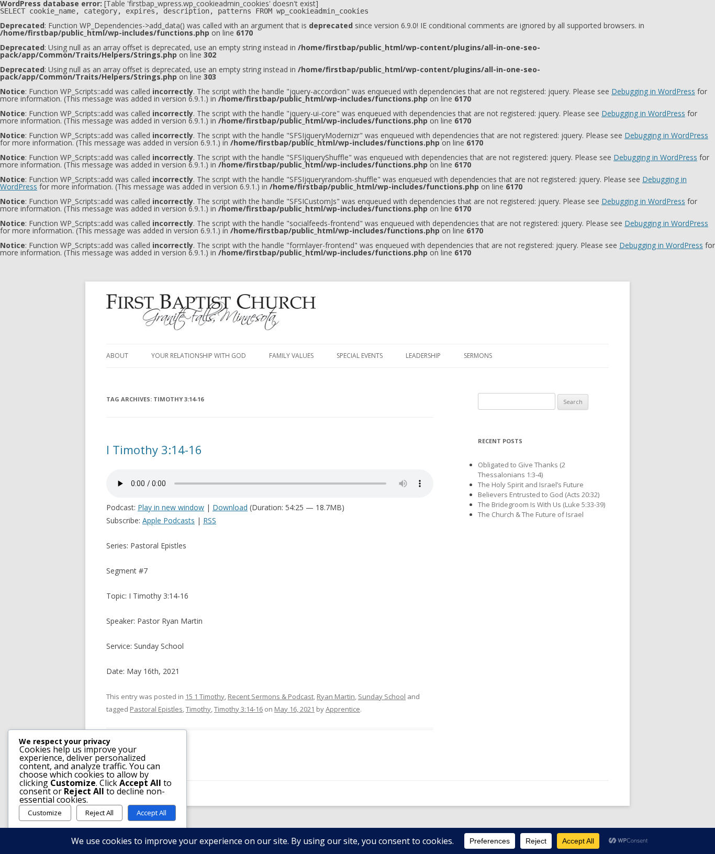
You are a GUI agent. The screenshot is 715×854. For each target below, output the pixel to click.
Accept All (151, 812)
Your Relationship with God (198, 355)
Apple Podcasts (168, 520)
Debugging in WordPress (653, 91)
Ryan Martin (336, 696)
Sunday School (382, 696)
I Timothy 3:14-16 (154, 449)
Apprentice (343, 709)
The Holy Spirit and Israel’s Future (531, 484)
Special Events (360, 355)
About (117, 355)
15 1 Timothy (205, 696)
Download (230, 507)
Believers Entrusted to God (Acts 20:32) (538, 494)
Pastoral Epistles (156, 709)
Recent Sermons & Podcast (271, 696)
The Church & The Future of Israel (531, 514)
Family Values (291, 355)
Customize (45, 812)
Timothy (198, 709)
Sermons (478, 355)
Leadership (423, 355)
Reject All (99, 812)
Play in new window (171, 507)
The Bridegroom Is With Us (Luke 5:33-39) (541, 504)
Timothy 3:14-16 (238, 709)
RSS (209, 520)
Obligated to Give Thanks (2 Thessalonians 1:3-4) (521, 469)
